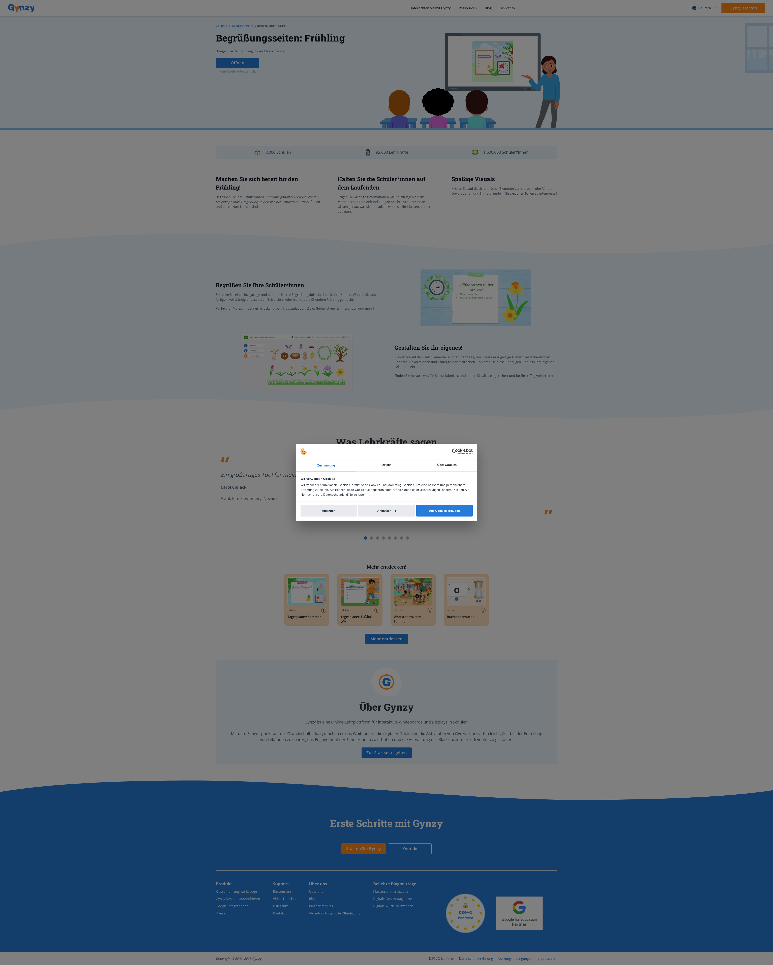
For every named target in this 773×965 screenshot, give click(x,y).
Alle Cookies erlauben (444, 510)
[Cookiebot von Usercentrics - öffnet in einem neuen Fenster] (455, 452)
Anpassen (384, 510)
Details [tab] (387, 464)
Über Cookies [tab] (447, 464)
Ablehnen (328, 510)
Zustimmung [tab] (326, 465)
